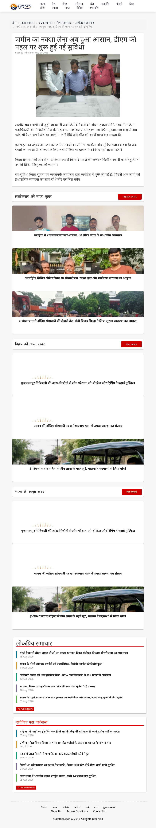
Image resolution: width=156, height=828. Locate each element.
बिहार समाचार (64, 23)
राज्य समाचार (45, 23)
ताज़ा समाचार (27, 23)
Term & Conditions (77, 811)
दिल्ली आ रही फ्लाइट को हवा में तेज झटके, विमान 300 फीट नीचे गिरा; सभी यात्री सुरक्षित (67, 765)
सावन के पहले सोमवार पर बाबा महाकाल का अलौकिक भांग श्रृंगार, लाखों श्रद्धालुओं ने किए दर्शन (71, 697)
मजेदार (77, 807)
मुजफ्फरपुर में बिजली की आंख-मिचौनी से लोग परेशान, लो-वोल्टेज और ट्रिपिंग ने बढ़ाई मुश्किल (78, 383)
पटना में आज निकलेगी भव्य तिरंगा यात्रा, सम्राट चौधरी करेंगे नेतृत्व (55, 753)
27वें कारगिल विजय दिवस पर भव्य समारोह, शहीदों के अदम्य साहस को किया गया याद (65, 742)
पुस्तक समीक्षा (109, 807)
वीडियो (44, 807)
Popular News (25, 709)
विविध (79, 7)
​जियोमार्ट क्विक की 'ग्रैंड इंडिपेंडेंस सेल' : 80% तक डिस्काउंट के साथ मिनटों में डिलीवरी (65, 675)
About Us (56, 811)
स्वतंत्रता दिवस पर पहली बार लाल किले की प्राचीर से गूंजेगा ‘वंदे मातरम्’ (57, 686)
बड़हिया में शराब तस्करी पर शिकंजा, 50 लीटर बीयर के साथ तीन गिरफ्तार (78, 235)
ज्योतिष (66, 807)
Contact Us (99, 811)
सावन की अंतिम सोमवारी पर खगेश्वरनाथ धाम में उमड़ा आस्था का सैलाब (78, 426)
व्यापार (55, 7)
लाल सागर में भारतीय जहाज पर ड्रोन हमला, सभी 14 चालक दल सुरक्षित (58, 776)
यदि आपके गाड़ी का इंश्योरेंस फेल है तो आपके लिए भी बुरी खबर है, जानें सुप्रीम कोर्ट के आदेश (70, 731)
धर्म (87, 807)
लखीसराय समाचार (84, 23)
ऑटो (42, 7)
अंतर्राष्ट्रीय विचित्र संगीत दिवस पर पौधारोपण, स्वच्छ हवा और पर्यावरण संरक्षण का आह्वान (78, 278)
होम (14, 23)
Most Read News (26, 787)
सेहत (67, 7)
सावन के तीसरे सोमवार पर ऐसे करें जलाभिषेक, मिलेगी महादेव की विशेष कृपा (61, 664)
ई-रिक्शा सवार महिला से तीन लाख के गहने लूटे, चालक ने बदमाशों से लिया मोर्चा (78, 468)
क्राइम (54, 807)
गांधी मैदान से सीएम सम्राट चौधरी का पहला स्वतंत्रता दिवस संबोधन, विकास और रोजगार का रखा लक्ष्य (74, 653)
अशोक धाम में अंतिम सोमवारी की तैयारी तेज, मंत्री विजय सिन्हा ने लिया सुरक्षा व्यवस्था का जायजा (78, 321)
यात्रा (96, 807)
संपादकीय (94, 7)
